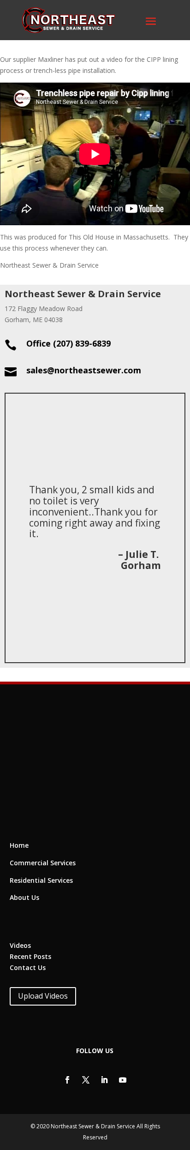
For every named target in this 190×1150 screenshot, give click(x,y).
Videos (20, 945)
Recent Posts (30, 956)
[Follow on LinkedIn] (104, 1079)
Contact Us (28, 967)
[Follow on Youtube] (122, 1079)
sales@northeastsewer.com (83, 370)
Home (19, 845)
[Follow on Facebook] (67, 1079)
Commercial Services (43, 862)
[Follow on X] (85, 1079)
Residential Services (41, 880)
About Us (24, 897)
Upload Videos (43, 996)
